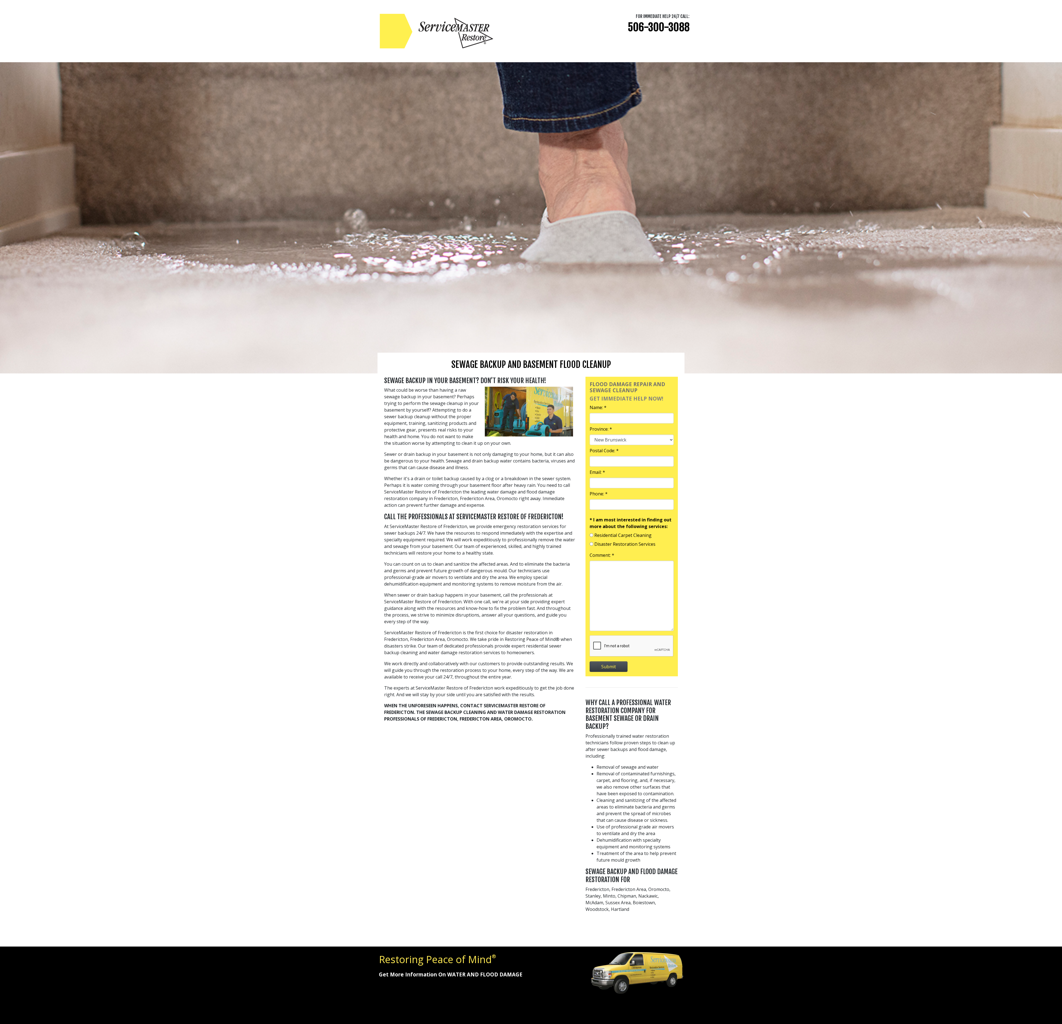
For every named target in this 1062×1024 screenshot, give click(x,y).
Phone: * (599, 494)
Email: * (597, 472)
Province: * (601, 429)
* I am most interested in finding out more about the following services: (630, 523)
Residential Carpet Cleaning (623, 535)
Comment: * (602, 555)
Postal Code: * (604, 451)
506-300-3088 (658, 27)
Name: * (598, 407)
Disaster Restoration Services (624, 544)
